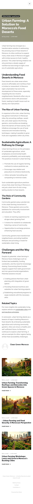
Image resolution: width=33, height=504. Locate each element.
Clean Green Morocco (19, 345)
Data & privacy (16, 482)
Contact (16, 485)
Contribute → (16, 487)
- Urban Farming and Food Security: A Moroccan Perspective (16, 422)
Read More (5, 390)
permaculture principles (10, 312)
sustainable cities (21, 309)
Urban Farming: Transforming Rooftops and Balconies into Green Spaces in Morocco (15, 385)
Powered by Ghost (16, 492)
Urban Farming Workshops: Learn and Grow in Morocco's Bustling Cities (14, 458)
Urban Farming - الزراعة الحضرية (11, 16)
